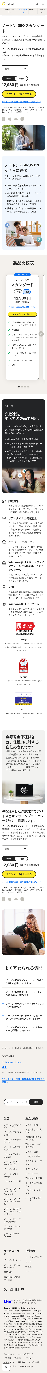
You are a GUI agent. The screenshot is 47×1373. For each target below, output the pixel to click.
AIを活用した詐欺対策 (33, 1130)
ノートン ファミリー (12, 1182)
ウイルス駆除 (31, 1151)
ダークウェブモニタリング (33, 1184)
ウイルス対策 (31, 1124)
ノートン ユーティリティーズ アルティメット (12, 1211)
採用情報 (7, 1358)
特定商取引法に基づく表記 (12, 1278)
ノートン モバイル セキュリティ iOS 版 (12, 1201)
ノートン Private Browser (11, 1235)
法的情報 (18, 1358)
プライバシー (30, 1358)
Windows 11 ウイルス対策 (33, 1145)
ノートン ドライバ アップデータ (12, 1220)
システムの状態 (10, 1366)
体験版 (28, 1266)
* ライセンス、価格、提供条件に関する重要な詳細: (23, 1081)
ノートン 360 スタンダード (12, 1133)
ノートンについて (33, 1257)
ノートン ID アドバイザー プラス (12, 1163)
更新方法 (8, 1272)
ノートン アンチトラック (12, 1175)
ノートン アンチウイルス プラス (12, 1126)
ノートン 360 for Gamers (12, 1155)
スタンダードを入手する (19, 94)
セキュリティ (9, 1362)
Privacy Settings (26, 1366)
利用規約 (21, 1362)
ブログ (28, 1261)
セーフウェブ (31, 1168)
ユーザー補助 (33, 1362)
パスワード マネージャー (33, 1191)
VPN (4, 1067)
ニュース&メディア (25, 1354)
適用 (36, 1102)
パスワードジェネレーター (33, 1199)
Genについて (9, 1354)
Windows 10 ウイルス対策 (33, 1138)
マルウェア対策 (32, 1156)
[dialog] (6, 1367)
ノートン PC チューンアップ (12, 1266)
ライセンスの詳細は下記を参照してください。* (21, 101)
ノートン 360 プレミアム (12, 1148)
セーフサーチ (31, 1173)
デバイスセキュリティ (11, 1062)
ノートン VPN (10, 1169)
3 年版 (21, 78)
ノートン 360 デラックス (12, 1140)
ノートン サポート (12, 1260)
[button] (23, 982)
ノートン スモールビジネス (12, 1227)
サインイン (30, 1271)
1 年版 (8, 78)
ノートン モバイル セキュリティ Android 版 (12, 1191)
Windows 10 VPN (33, 1178)
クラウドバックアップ (33, 1162)
